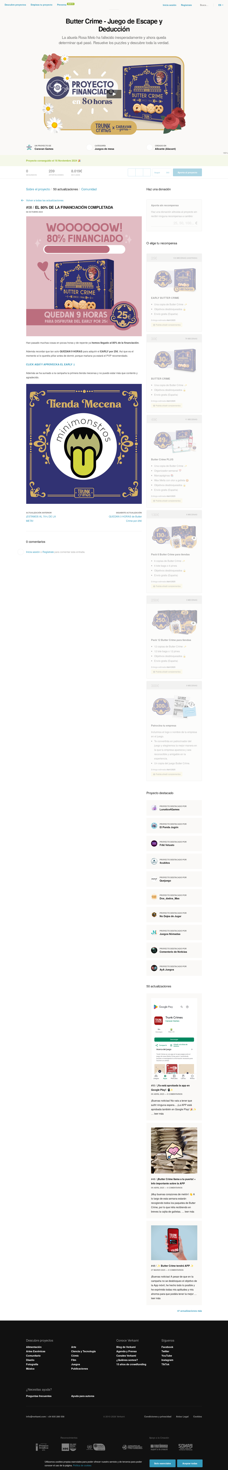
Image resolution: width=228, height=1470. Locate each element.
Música (30, 1368)
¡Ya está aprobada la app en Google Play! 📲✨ (170, 1088)
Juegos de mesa (104, 149)
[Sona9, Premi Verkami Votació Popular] (186, 1447)
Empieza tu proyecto (41, 4)
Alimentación (34, 1347)
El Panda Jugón (169, 827)
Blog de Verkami (126, 1347)
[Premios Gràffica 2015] (42, 1447)
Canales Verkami (126, 1355)
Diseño (30, 1360)
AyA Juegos (167, 969)
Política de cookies (82, 1465)
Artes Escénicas (35, 1351)
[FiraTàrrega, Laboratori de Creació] (159, 1447)
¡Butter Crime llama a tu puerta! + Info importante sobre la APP (173, 1181)
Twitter (165, 1351)
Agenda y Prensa (126, 1351)
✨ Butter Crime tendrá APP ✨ (172, 1265)
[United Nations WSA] (95, 1447)
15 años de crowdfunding (131, 1364)
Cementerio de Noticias (173, 951)
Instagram (167, 1360)
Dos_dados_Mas (169, 898)
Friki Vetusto (167, 845)
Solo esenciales (162, 1463)
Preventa (61, 4)
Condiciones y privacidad (157, 1416)
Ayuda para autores (82, 1396)
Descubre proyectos (15, 4)
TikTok (165, 1364)
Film (73, 1360)
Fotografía (32, 1364)
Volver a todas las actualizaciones (44, 200)
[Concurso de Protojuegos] (132, 1447)
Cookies (197, 1416)
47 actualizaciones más (189, 1310)
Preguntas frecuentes (38, 1396)
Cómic (75, 1355)
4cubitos (165, 863)
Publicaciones (79, 1368)
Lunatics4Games (169, 809)
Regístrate (186, 4)
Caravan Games (44, 149)
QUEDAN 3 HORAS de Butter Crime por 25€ (125, 519)
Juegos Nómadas (170, 934)
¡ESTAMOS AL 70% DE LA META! (41, 519)
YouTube (166, 1355)
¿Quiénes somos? (127, 1360)
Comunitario (33, 1355)
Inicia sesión (169, 4)
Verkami (114, 5)
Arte (73, 1347)
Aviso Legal (182, 1416)
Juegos (75, 1364)
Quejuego (165, 880)
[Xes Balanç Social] (69, 1447)
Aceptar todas (189, 1463)
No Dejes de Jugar (170, 916)
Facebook (167, 1347)
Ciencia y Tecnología (83, 1351)
